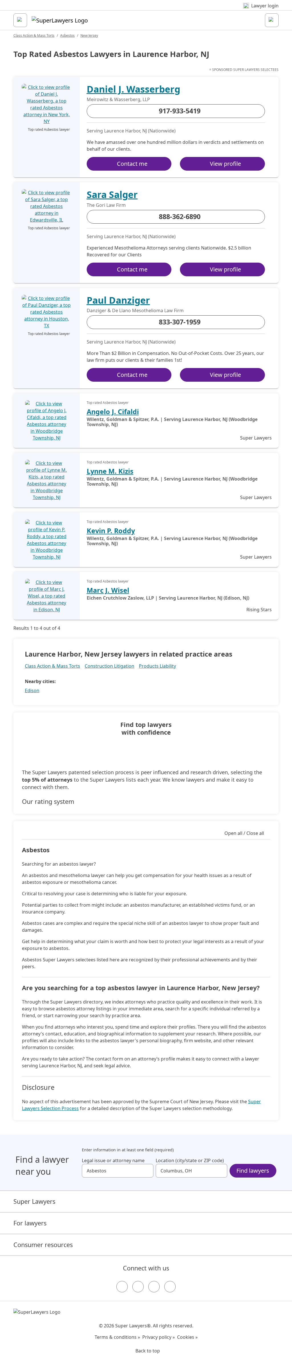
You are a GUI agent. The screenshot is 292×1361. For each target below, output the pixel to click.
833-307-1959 (179, 321)
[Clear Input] (146, 1170)
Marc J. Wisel (108, 590)
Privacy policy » (158, 1337)
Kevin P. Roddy (111, 530)
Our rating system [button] (48, 801)
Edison (32, 690)
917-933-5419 (179, 110)
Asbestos (67, 35)
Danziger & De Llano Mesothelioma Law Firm (135, 310)
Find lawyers (252, 1170)
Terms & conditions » (117, 1337)
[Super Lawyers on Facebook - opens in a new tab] (122, 1286)
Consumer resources (43, 1245)
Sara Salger (112, 194)
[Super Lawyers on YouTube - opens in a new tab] (154, 1286)
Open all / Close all (244, 833)
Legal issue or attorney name (113, 1160)
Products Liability (157, 666)
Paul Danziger (118, 300)
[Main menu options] (20, 20)
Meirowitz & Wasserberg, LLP (118, 99)
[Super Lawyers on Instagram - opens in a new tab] (138, 1286)
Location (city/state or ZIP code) (190, 1160)
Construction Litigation (109, 666)
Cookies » (187, 1337)
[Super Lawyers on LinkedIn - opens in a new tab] (170, 1286)
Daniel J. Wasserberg (133, 89)
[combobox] (117, 1171)
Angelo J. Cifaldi (113, 411)
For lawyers (29, 1223)
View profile (225, 163)
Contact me (132, 163)
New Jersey (89, 35)
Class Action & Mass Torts (33, 35)
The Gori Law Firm (106, 205)
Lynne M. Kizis (110, 471)
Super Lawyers (34, 1201)
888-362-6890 (179, 216)
